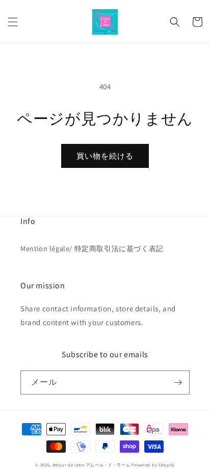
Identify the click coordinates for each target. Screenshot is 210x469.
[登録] (178, 382)
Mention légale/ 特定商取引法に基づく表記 (92, 248)
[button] (13, 22)
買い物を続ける (105, 156)
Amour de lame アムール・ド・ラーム (91, 464)
